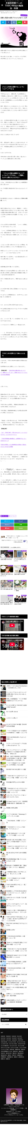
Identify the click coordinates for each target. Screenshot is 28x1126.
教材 (21, 1051)
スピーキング (13, 516)
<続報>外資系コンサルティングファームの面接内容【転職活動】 (16, 1001)
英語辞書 (10, 1057)
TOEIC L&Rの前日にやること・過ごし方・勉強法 (16, 885)
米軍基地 (3, 1057)
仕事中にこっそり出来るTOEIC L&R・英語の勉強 (15, 994)
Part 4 (14, 1038)
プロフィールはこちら (14, 1106)
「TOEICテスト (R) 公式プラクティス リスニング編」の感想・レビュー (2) (16, 847)
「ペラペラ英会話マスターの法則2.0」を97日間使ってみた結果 (15, 764)
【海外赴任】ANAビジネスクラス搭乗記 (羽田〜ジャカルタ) (16, 956)
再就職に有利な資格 (12, 808)
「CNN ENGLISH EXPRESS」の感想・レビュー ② (15, 937)
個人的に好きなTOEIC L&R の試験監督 (16, 853)
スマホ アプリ (21, 1043)
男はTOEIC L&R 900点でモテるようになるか (16, 924)
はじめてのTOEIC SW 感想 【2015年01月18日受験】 (16, 725)
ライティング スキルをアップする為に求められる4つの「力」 (16, 744)
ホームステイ (13, 1045)
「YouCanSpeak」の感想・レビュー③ (16, 821)
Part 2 (3, 1038)
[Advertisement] (14, 71)
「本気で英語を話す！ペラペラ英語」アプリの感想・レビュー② (15, 834)
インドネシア (12, 1041)
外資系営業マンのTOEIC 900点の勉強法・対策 (14, 5)
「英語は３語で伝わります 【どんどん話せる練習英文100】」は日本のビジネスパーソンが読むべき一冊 (16, 982)
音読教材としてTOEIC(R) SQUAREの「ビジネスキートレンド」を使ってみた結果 (16, 892)
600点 (3, 1036)
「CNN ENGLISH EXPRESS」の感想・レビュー (15, 969)
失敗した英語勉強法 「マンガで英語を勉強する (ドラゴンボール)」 (16, 699)
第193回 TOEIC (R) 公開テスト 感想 (16, 769)
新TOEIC (8, 1053)
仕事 (12, 1049)
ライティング (14, 1047)
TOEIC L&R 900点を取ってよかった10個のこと (16, 738)
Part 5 (20, 1038)
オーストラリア (21, 1041)
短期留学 (19, 1055)
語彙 (3, 1058)
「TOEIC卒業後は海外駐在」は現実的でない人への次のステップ (16, 962)
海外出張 (20, 1053)
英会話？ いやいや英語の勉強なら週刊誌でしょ (16, 988)
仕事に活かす (5, 516)
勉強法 (17, 1049)
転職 (8, 1058)
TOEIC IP (20, 1040)
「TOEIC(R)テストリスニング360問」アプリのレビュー (15, 828)
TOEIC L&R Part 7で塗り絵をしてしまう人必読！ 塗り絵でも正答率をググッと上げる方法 (16, 918)
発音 (14, 1055)
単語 (23, 1049)
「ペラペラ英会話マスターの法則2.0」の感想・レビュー (15, 879)
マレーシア (21, 1045)
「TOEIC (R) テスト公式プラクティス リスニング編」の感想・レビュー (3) (16, 776)
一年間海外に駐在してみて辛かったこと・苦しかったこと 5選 (16, 872)
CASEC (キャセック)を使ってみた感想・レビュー (16, 898)
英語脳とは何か (10, 929)
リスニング (22, 1047)
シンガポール (4, 1043)
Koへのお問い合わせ (12, 711)
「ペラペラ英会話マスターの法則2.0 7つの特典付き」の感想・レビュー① (16, 731)
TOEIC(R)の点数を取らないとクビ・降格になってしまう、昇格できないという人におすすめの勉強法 (14, 372)
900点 (8, 1036)
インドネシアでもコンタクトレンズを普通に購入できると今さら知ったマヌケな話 (16, 694)
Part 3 (9, 1038)
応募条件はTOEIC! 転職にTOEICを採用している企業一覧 (16, 975)
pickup (14, 1040)
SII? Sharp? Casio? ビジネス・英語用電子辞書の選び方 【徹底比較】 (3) (16, 802)
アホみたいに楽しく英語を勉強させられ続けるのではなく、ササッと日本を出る (16, 912)
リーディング (4, 1049)
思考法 (15, 1051)
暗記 (14, 1053)
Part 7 (9, 1040)
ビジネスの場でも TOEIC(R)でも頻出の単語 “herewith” (16, 706)
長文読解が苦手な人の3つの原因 (15, 782)
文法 (3, 1053)
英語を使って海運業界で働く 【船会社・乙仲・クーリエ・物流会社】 (16, 866)
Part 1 (19, 1036)
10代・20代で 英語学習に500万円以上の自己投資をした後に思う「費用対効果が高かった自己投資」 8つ (16, 758)
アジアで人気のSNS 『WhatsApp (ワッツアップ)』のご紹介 (16, 815)
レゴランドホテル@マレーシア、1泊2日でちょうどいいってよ (16, 904)
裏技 (15, 1057)
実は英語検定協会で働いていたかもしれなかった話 (16, 860)
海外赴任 (4, 1055)
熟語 (9, 1055)
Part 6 (3, 1040)
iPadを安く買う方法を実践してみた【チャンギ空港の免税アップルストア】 (16, 841)
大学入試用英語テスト (6, 1051)
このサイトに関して (12, 718)
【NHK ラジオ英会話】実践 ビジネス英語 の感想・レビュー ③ (16, 943)
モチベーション (5, 1047)
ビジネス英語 (4, 1045)
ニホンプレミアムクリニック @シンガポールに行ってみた (16, 796)
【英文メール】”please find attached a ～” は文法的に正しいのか (16, 686)
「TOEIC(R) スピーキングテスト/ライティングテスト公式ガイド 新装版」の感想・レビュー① (16, 790)
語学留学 (21, 1057)
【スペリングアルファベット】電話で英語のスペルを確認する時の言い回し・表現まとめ (16, 751)
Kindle (14, 1036)
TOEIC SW (4, 1041)
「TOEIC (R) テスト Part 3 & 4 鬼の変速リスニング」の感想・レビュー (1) (16, 949)
